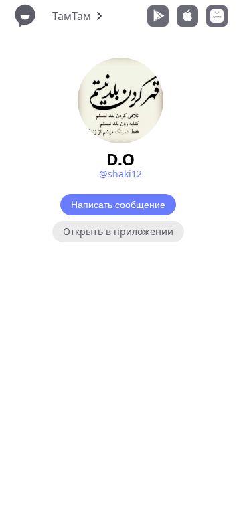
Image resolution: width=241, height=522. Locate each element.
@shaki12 (120, 173)
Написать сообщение (118, 204)
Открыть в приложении (118, 231)
